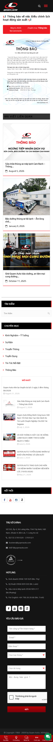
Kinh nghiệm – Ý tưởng (17, 335)
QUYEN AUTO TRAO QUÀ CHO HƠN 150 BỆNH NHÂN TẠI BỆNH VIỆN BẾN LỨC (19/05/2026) (33, 468)
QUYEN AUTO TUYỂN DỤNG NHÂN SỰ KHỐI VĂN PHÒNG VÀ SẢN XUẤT (33, 453)
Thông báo (42, 28)
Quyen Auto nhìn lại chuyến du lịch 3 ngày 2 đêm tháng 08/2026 (26, 389)
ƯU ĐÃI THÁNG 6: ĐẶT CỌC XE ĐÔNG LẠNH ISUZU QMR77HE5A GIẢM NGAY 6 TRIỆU (32, 438)
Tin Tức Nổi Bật (12, 363)
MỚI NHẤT (26, 380)
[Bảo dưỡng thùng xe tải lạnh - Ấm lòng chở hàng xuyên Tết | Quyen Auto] (26, 198)
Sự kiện (9, 342)
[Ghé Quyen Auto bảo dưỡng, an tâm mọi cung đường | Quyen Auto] (26, 253)
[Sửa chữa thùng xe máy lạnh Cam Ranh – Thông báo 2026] (26, 143)
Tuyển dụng (11, 356)
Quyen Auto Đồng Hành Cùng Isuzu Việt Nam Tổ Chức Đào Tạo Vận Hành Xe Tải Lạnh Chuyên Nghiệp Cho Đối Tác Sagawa (33, 419)
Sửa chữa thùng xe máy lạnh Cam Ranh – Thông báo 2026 (33, 402)
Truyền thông (12, 349)
